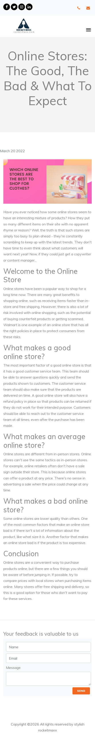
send (81, 690)
